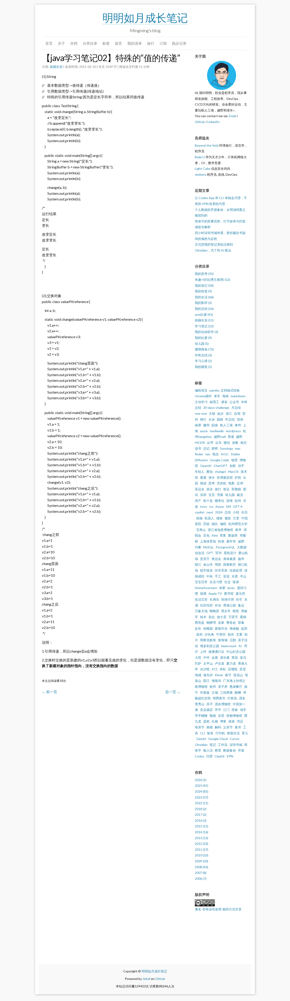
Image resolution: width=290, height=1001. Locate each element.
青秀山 (199, 704)
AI (240, 646)
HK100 (200, 442)
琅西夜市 (219, 698)
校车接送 (206, 570)
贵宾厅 (205, 559)
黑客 (223, 535)
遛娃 (228, 518)
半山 (243, 576)
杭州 (238, 501)
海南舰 (234, 628)
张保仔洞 (227, 599)
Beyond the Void (206, 145)
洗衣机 (221, 483)
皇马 (243, 657)
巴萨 (198, 663)
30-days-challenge (216, 407)
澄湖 (240, 419)
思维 (229, 501)
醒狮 (238, 692)
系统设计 (230, 553)
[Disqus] (111, 760)
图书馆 (229, 593)
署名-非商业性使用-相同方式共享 (218, 909)
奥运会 (216, 559)
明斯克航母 (208, 640)
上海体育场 (208, 541)
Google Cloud (218, 739)
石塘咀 (232, 669)
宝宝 (211, 495)
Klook (219, 675)
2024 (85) (201, 791)
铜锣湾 (211, 622)
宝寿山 (201, 530)
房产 (198, 501)
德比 (215, 524)
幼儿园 (230, 495)
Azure (219, 506)
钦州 (213, 686)
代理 (209, 756)
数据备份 (229, 750)
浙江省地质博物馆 (220, 530)
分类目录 (90, 43)
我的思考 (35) (204, 274)
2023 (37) (201, 797)
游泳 (209, 489)
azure (204, 431)
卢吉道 (219, 663)
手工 (218, 576)
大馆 (198, 657)
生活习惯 (216, 582)
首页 (49, 43)
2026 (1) (200, 780)
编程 (223, 524)
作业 (218, 605)
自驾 (237, 413)
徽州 (206, 425)
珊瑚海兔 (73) (204, 349)
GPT (209, 553)
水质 (235, 576)
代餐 (198, 547)
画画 (209, 727)
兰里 (236, 518)
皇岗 (199, 634)
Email (232, 116)
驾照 (218, 564)
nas (207, 454)
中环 (206, 657)
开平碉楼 (201, 715)
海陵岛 (216, 681)
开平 (218, 710)
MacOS (233, 471)
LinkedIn (213, 122)
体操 (231, 721)
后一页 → (172, 692)
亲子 (209, 704)
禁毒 (241, 622)
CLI (202, 733)
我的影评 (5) (203, 303)
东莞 (221, 715)
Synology (226, 448)
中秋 (209, 576)
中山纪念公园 (235, 651)
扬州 (241, 559)
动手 (241, 466)
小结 (236, 512)
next (210, 512)
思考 (211, 483)
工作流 (222, 745)
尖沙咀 (205, 669)
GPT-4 (237, 506)
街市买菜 (221, 570)
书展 (220, 495)
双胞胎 (236, 489)
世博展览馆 (225, 477)
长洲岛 (214, 599)
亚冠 (226, 576)
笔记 (213, 745)
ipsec (231, 588)
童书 (238, 727)
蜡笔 (236, 611)
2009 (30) (201, 861)
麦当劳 (240, 593)
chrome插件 (203, 396)
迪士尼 (221, 617)
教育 (218, 750)
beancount (229, 646)
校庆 (231, 634)
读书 (198, 448)
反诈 (198, 628)
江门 (226, 710)
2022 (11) (201, 803)
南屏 (198, 425)
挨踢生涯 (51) (204, 320)
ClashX (220, 756)
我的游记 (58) (204, 285)
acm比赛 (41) (204, 314)
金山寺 (208, 564)
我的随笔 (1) (203, 367)
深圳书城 (236, 745)
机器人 (209, 518)
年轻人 (199, 471)
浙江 (229, 413)
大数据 (241, 547)
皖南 (215, 425)
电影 (231, 483)
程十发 (208, 501)
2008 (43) (201, 867)
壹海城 (222, 640)
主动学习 (201, 402)
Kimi (215, 535)
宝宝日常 (201, 582)
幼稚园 (208, 628)
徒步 (220, 413)
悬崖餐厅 (236, 686)
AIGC (225, 454)
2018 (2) (200, 809)
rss (211, 506)
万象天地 (201, 611)
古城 (215, 692)
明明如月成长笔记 (145, 17)
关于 (61, 43)
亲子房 (222, 686)
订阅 (163, 43)
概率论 (219, 501)
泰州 (238, 425)
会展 (215, 657)
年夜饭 (205, 692)
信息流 (199, 553)
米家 (222, 588)
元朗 (233, 640)
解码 (218, 727)
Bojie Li (200, 157)
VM (228, 506)
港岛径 (208, 675)
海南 (225, 396)
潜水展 (225, 657)
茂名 (242, 698)
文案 (239, 634)
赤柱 (223, 669)
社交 (227, 582)
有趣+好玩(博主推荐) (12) (212, 279)
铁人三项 (226, 425)
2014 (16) (201, 832)
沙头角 (209, 634)
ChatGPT (220, 466)
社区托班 (206, 605)
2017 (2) (200, 814)
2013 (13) (201, 838)
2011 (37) (201, 849)
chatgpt (220, 471)
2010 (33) (201, 855)
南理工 (214, 402)
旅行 (150, 43)
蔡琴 (238, 530)
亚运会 (199, 489)
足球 (240, 483)
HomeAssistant (206, 588)
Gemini (201, 739)
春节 (228, 675)
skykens (200, 174)
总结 (228, 512)
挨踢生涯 (56, 67)
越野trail (220, 437)
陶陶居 (214, 611)
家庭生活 (233, 733)
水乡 (211, 419)
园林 (220, 419)
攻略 (235, 442)
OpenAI (206, 466)
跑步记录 (179, 43)
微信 (227, 442)
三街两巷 (226, 692)
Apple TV (215, 593)
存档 (73, 43)
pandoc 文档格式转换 (225, 390)
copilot (200, 512)
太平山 (208, 663)
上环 (203, 651)
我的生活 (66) (204, 297)
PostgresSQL (225, 547)
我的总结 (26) (204, 309)
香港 (231, 437)
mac (238, 448)
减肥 (241, 541)
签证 (226, 489)
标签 (106, 43)
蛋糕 (206, 721)
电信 (215, 454)
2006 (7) (200, 878)
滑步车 (226, 611)
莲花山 (238, 675)
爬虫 (209, 471)
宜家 (221, 622)
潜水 (211, 477)
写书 (218, 553)
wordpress (233, 431)
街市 (239, 599)
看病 (243, 617)
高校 (206, 524)
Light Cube (202, 168)
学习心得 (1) (203, 361)
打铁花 (232, 698)
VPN (230, 756)
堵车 (243, 710)
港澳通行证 (216, 651)
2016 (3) (200, 820)
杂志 (211, 617)
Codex (199, 756)
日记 (206, 448)
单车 (217, 396)
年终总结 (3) (203, 355)
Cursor (234, 739)
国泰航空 (229, 564)
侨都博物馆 (234, 715)
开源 (241, 750)
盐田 (244, 628)
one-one (201, 413)
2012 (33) (201, 844)
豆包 (206, 535)
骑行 (203, 419)
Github (200, 122)
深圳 (203, 495)
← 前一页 (49, 692)
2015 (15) (201, 826)
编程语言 (201, 390)
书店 (240, 721)
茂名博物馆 (223, 704)
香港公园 (229, 605)
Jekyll (146, 979)
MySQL (208, 547)
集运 (241, 605)
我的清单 (134, 43)
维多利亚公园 (209, 646)
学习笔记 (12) (204, 326)
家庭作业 (221, 628)
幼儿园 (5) (202, 343)
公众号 (234, 402)
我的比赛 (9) (203, 338)
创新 (233, 466)
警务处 (231, 622)
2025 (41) (201, 785)
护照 (238, 477)
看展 (203, 477)
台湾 (210, 442)
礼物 (215, 721)
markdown (238, 396)
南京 (243, 442)
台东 (218, 442)
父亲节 (228, 727)
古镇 (212, 413)
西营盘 (199, 622)
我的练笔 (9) (203, 291)
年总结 (230, 419)
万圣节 (233, 617)
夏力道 (231, 663)
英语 (235, 657)
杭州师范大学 (237, 524)
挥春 (235, 710)
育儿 (245, 733)
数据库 (233, 535)
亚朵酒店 (206, 710)
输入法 (208, 750)
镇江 (198, 564)
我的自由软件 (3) (206, 332)
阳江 (206, 681)
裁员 (240, 495)
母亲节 (199, 727)
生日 (244, 512)
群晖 (215, 448)
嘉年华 (231, 541)
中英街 (221, 634)
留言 (118, 43)
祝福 (199, 518)
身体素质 (229, 559)
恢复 (210, 733)
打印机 (220, 733)
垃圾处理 (236, 570)
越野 (239, 437)
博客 (223, 721)
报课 (203, 593)
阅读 (203, 483)
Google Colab (219, 460)
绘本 (203, 617)
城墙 (219, 518)
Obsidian (201, 745)
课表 (224, 402)
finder (199, 454)
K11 (215, 669)
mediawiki (217, 431)
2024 (218, 512)
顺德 (213, 715)
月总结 (236, 407)
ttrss (203, 506)
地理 (234, 460)
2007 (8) (200, 873)
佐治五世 (201, 599)
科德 (221, 541)
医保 (236, 582)
